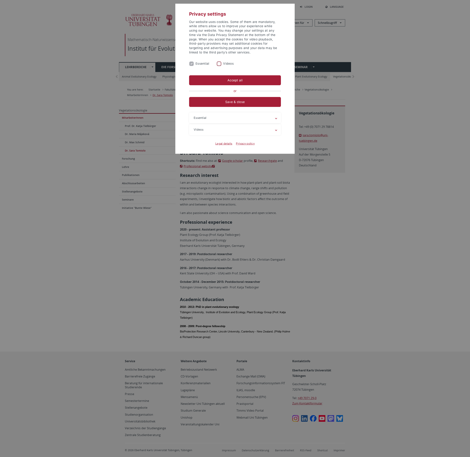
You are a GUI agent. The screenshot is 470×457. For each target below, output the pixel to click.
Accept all (235, 80)
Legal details (223, 143)
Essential (202, 63)
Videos (228, 63)
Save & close (235, 102)
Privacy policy (245, 143)
